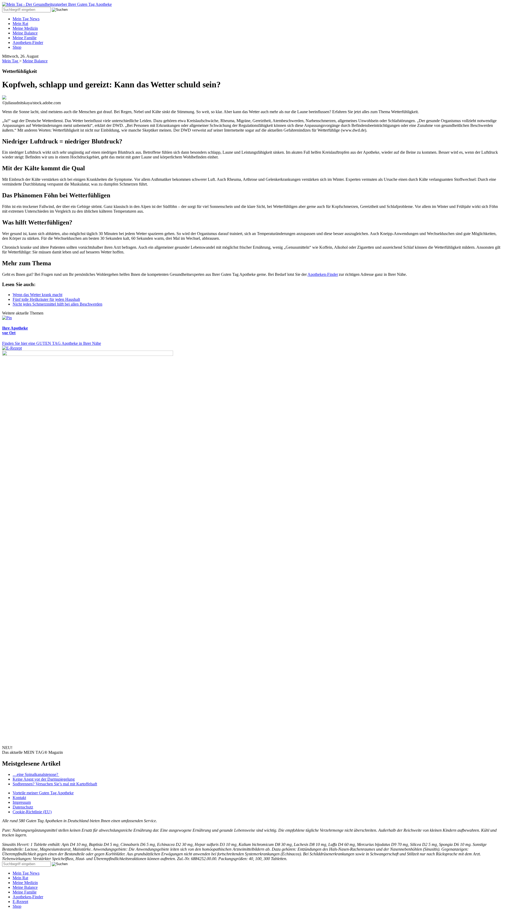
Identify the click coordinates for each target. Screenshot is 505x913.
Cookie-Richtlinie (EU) (32, 812)
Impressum (22, 802)
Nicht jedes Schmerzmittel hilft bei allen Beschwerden (57, 304)
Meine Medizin (25, 28)
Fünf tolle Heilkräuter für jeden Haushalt (46, 299)
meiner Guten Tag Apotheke (43, 793)
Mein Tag (10, 61)
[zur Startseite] (57, 4)
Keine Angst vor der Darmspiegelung (44, 779)
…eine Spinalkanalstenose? (36, 774)
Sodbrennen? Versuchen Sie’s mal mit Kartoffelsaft (55, 784)
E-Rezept (20, 901)
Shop (17, 47)
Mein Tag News (26, 19)
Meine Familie (25, 38)
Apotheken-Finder (28, 42)
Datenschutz (23, 807)
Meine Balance (25, 33)
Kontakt (19, 797)
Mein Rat (20, 23)
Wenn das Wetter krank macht (37, 294)
